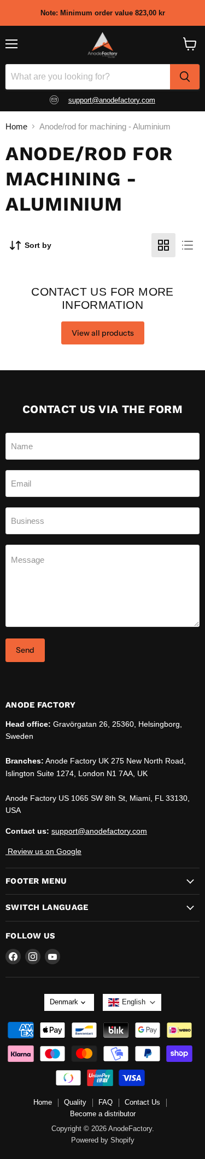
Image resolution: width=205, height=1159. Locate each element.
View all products (103, 333)
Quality (75, 1102)
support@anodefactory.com (111, 100)
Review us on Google (43, 851)
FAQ (105, 1102)
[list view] (187, 245)
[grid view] (163, 245)
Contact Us (142, 1102)
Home (16, 126)
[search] (185, 76)
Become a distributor (103, 1114)
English (133, 1002)
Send (25, 650)
